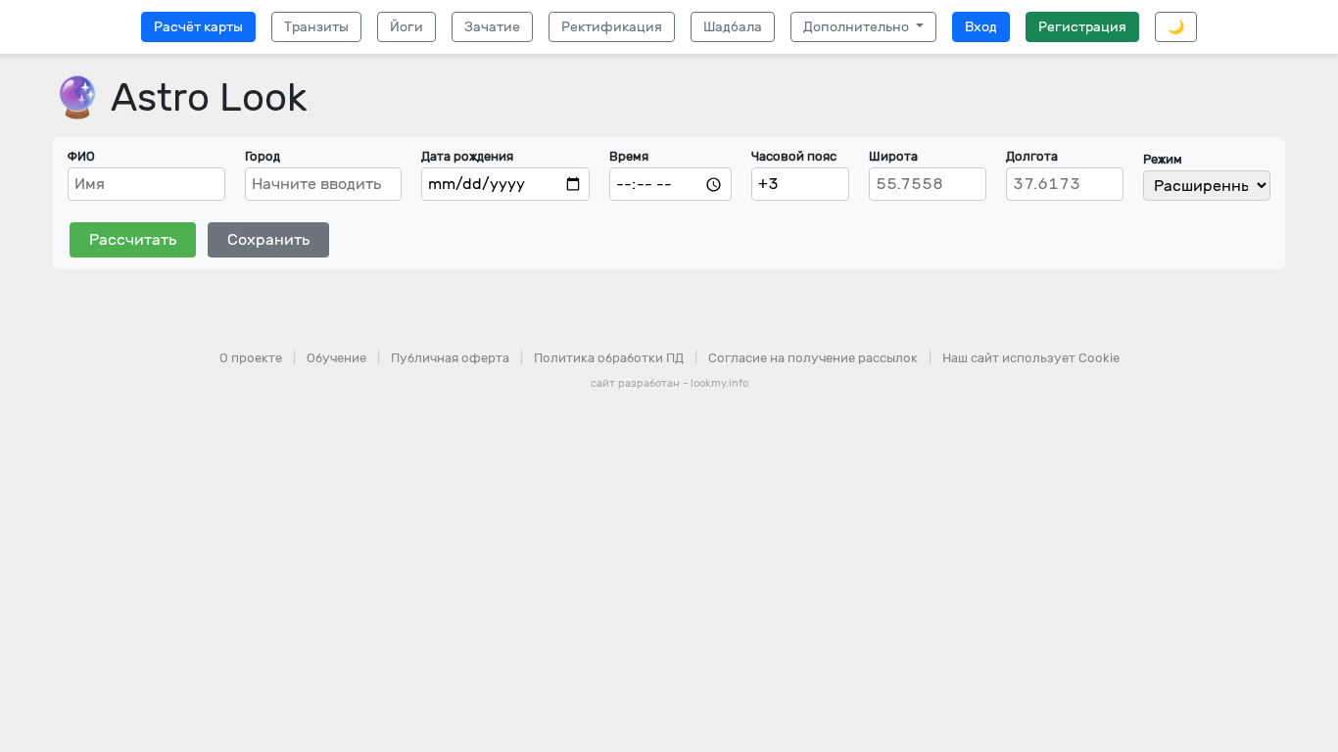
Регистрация (1082, 27)
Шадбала (732, 27)
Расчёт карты (198, 27)
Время (628, 156)
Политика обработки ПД (609, 358)
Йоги (406, 27)
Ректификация (611, 27)
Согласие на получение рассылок (813, 358)
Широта (893, 156)
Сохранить (268, 239)
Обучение (336, 358)
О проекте (250, 358)
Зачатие (492, 27)
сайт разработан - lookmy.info (669, 383)
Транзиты (316, 27)
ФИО (81, 156)
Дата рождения (467, 156)
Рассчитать (132, 239)
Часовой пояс (793, 156)
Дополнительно (857, 27)
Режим (1162, 159)
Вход (981, 27)
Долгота (1032, 156)
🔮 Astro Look (180, 97)
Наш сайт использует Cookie (1031, 358)
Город (262, 156)
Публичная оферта (450, 358)
